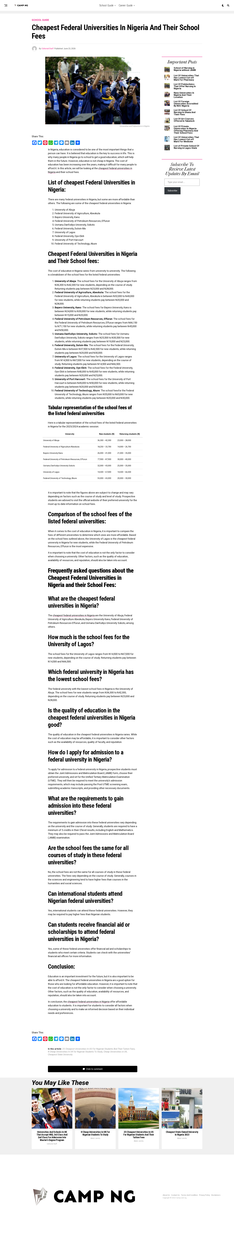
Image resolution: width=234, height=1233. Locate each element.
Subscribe (172, 190)
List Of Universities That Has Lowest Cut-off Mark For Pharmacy (186, 77)
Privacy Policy (204, 1195)
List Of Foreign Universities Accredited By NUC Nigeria (186, 103)
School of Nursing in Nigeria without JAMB (185, 69)
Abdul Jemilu (95, 1138)
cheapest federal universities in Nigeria (74, 615)
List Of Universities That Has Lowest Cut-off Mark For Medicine (186, 139)
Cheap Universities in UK (115, 1052)
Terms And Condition (189, 1195)
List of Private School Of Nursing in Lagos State (186, 147)
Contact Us (175, 1195)
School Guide (106, 5)
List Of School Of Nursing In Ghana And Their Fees (184, 112)
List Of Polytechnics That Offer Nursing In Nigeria (185, 86)
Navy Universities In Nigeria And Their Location (184, 95)
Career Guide (126, 5)
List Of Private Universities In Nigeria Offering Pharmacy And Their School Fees (186, 129)
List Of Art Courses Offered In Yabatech (184, 120)
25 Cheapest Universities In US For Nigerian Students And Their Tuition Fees (98, 1049)
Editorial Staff (48, 48)
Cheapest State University (60, 1055)
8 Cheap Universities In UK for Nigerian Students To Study (75, 1052)
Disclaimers (215, 1195)
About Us (166, 1195)
